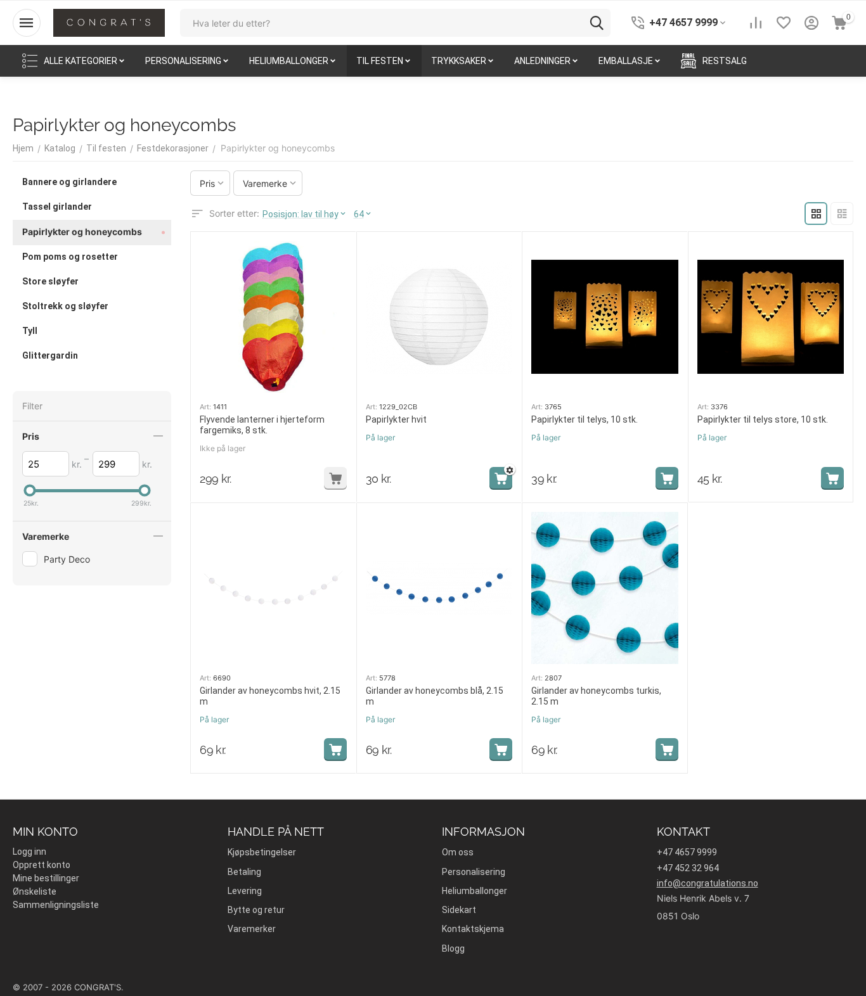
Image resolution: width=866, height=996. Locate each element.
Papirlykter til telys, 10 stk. (584, 419)
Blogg (453, 948)
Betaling (244, 872)
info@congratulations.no (707, 883)
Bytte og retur (256, 910)
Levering (245, 891)
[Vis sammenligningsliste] (755, 23)
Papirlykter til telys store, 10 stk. (762, 419)
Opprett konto (41, 865)
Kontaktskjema (473, 929)
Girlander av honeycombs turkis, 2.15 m (596, 696)
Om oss (458, 852)
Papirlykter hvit (396, 419)
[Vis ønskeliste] (783, 23)
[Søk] (597, 23)
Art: (205, 406)
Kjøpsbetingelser (262, 852)
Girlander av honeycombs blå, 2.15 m (434, 696)
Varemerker (252, 929)
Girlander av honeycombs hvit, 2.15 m (270, 696)
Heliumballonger (474, 891)
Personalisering (473, 872)
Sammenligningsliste (56, 905)
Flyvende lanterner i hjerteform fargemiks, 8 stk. (262, 424)
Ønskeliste (34, 891)
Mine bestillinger (46, 878)
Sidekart (459, 910)
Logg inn (29, 851)
